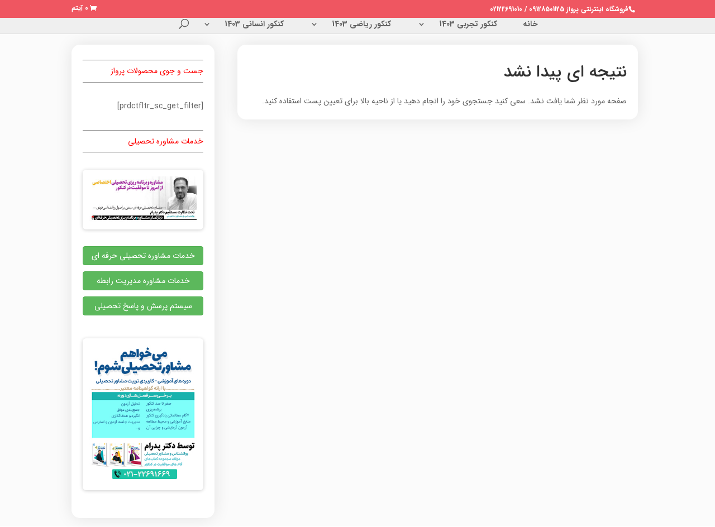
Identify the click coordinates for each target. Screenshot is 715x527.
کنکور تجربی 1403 (468, 25)
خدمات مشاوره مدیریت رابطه (143, 281)
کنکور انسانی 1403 (254, 25)
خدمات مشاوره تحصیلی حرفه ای (143, 256)
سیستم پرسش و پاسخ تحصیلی (143, 306)
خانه (530, 25)
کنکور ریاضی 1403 (361, 25)
